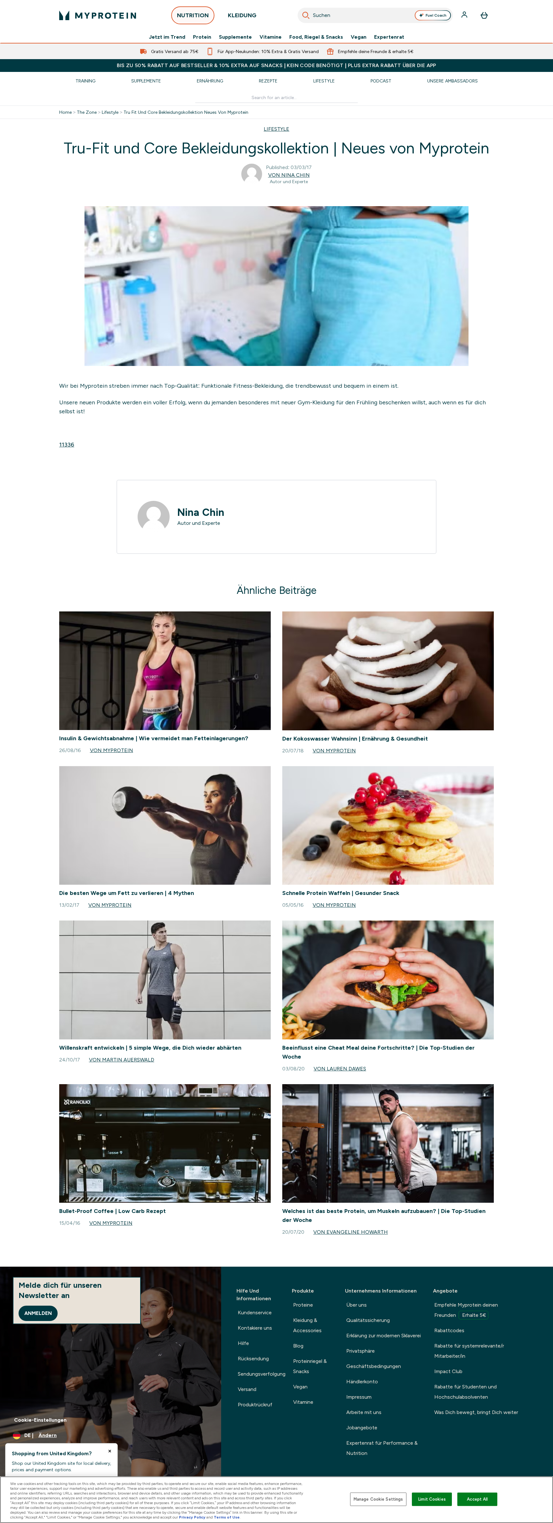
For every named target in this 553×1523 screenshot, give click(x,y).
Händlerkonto (362, 1381)
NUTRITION (193, 15)
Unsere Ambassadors (452, 80)
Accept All (477, 1499)
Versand (247, 1389)
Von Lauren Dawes (340, 1068)
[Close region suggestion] (110, 1451)
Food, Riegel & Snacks (316, 37)
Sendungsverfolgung (261, 1374)
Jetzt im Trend (167, 37)
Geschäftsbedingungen (373, 1366)
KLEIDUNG (242, 15)
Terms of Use (227, 1517)
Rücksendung (253, 1358)
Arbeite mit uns (363, 1412)
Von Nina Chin (289, 175)
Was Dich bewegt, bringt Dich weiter (476, 1412)
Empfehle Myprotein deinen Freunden (466, 1310)
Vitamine (271, 37)
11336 (66, 444)
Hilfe (243, 1343)
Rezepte (268, 80)
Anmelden (38, 1313)
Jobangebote (361, 1427)
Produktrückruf (255, 1404)
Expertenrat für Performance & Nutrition (382, 1448)
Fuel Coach (436, 15)
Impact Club (448, 1371)
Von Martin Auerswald (121, 1059)
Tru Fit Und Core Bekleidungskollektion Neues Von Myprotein (186, 112)
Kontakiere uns (255, 1328)
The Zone (87, 112)
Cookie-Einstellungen (40, 1420)
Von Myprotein (111, 750)
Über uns (356, 1305)
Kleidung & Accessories (307, 1325)
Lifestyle (324, 80)
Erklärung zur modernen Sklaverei (383, 1335)
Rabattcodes (449, 1330)
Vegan (358, 37)
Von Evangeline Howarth (350, 1232)
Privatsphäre (360, 1351)
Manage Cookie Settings (378, 1499)
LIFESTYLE (276, 129)
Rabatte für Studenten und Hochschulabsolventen (465, 1392)
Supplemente (235, 37)
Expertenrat (389, 37)
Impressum (359, 1397)
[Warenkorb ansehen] (484, 15)
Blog (298, 1345)
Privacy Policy (192, 1517)
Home (65, 112)
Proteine (303, 1305)
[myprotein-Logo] (97, 15)
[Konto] (465, 15)
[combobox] (375, 15)
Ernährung (210, 80)
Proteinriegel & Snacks (310, 1366)
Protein (202, 37)
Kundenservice (255, 1312)
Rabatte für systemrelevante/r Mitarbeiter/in (469, 1351)
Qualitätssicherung (368, 1320)
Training (85, 80)
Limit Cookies (432, 1499)
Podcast (381, 80)
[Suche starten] (305, 15)
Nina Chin (200, 512)
